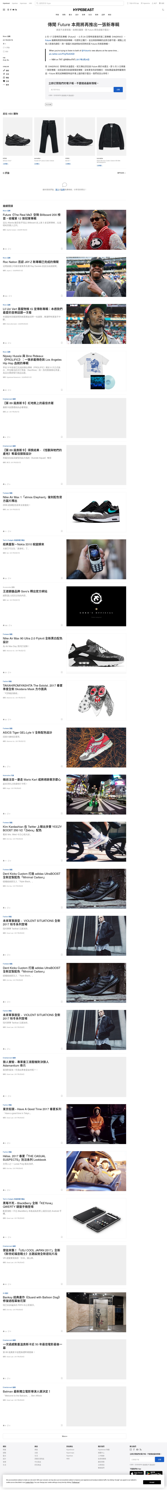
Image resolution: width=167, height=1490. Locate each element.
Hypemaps (70, 1452)
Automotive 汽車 (8, 775)
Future (48, 40)
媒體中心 (101, 1452)
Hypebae (69, 1455)
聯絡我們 (101, 1468)
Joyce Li (9, 270)
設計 (77, 14)
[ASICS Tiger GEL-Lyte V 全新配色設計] (96, 747)
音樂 (83, 14)
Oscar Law (10, 933)
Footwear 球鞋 (7, 493)
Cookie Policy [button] (29, 1482)
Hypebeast (70, 1449)
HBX (68, 1458)
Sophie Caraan (11, 230)
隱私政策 (71, 95)
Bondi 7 (67, 161)
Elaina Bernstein (12, 324)
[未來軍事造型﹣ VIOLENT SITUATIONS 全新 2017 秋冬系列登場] (96, 936)
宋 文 (8, 462)
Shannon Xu (10, 651)
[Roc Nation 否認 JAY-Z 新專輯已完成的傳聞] (96, 277)
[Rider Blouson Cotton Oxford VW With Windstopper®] (111, 136)
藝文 (70, 14)
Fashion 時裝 (7, 681)
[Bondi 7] (80, 136)
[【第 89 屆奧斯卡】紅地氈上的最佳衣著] (96, 418)
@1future (86, 50)
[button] (5, 51)
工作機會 (101, 1455)
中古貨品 (38, 1462)
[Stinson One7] (17, 136)
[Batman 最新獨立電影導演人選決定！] (96, 1406)
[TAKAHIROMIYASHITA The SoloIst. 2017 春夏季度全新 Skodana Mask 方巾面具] (96, 700)
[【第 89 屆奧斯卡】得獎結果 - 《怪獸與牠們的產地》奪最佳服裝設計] (96, 465)
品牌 (103, 14)
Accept (152, 1482)
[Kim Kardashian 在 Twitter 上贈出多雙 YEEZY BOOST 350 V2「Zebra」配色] (96, 842)
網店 (109, 14)
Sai (8, 553)
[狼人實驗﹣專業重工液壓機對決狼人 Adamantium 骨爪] (96, 1077)
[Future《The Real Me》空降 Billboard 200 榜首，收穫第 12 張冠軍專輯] (96, 230)
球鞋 (63, 14)
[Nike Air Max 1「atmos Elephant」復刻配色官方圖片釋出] (96, 512)
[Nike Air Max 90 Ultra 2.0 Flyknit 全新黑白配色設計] (96, 653)
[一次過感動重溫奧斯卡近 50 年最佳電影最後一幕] (96, 1359)
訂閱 (118, 89)
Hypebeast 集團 (103, 1449)
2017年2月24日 (82, 59)
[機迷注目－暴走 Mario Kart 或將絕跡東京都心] (96, 794)
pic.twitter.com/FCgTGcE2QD (61, 53)
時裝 (57, 14)
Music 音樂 (6, 36)
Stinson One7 (7, 161)
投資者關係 (102, 1458)
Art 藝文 (5, 1293)
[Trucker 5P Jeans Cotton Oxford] (49, 136)
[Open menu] (4, 10)
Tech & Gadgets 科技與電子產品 (14, 540)
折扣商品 (38, 1465)
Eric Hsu (9, 839)
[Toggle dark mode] (163, 10)
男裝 (36, 1449)
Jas (8, 509)
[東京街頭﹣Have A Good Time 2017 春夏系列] (96, 1124)
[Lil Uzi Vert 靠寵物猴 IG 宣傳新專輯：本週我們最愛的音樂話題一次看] (96, 324)
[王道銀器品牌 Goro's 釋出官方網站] (96, 606)
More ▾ (64, 1436)
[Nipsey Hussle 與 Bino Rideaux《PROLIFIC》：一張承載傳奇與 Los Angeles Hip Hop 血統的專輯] (96, 371)
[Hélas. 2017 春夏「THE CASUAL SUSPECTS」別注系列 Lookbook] (96, 1171)
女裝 (36, 1452)
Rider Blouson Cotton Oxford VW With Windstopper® (108, 161)
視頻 (96, 14)
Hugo (8, 788)
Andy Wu (6, 60)
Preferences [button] (75, 1482)
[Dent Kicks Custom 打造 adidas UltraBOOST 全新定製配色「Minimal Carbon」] (96, 889)
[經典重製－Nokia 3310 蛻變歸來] (96, 559)
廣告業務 (101, 1462)
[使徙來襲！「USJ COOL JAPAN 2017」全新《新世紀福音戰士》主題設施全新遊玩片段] (96, 1265)
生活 (90, 14)
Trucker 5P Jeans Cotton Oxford (44, 161)
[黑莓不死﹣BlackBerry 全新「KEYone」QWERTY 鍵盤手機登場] (96, 1218)
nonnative (37, 158)
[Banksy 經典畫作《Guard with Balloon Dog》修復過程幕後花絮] (96, 1312)
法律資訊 (101, 1465)
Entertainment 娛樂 (9, 399)
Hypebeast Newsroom (14, 377)
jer (7, 412)
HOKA (5, 158)
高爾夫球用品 (39, 1458)
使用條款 (64, 95)
